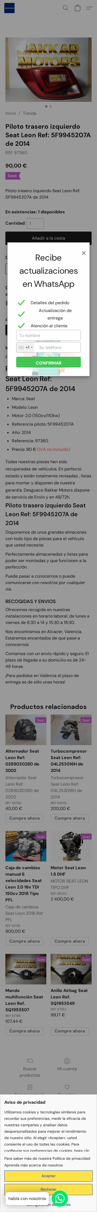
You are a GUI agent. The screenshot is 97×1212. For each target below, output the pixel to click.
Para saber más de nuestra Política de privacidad (47, 1158)
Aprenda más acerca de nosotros (33, 1165)
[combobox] (25, 347)
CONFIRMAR (48, 363)
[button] (48, 1176)
